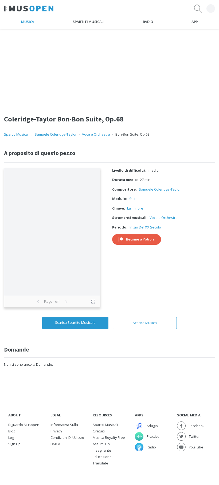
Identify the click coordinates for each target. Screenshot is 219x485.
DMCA (55, 443)
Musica (27, 21)
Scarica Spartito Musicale (75, 322)
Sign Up (14, 443)
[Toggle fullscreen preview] (93, 301)
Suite (133, 198)
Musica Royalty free (109, 437)
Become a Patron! (140, 239)
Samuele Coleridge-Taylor (56, 134)
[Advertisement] (109, 66)
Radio (148, 21)
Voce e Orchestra (96, 134)
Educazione (102, 456)
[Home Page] (28, 8)
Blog (11, 431)
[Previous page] (38, 301)
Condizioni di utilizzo (67, 437)
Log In (13, 437)
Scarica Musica (145, 322)
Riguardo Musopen (23, 424)
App (194, 21)
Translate (100, 463)
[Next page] (66, 301)
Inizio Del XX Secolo (145, 227)
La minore (135, 208)
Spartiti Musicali (88, 21)
